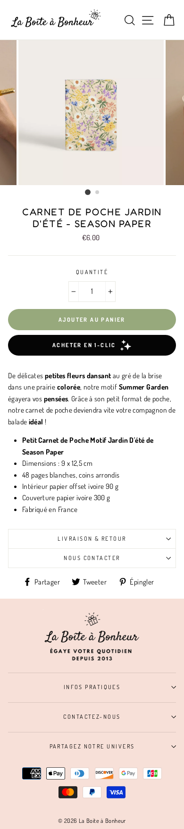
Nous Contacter (92, 557)
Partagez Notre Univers (92, 746)
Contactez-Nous (91, 716)
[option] (92, 112)
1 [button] (88, 192)
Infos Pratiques (92, 687)
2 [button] (97, 192)
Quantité (92, 272)
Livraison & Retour (92, 538)
